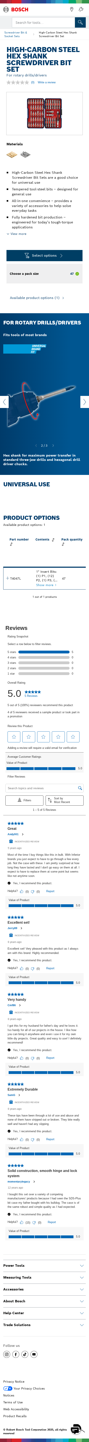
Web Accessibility (16, 1409)
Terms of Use (13, 1402)
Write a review (47, 82)
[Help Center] (82, 1313)
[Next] (53, 445)
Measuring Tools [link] (17, 1277)
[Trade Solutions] (82, 1325)
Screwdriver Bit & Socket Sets (15, 34)
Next (84, 402)
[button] (6, 1354)
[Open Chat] (76, 1429)
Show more (44, 585)
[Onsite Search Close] (71, 22)
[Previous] (36, 445)
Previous (4, 402)
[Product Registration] (81, 9)
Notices (8, 1395)
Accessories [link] (13, 1289)
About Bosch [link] (14, 1301)
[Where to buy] (72, 9)
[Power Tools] (82, 1266)
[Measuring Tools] (82, 1278)
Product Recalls (15, 1416)
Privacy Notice (13, 1381)
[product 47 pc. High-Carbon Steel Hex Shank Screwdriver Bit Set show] (7, 578)
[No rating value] (18, 82)
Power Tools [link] (13, 1265)
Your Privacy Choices (29, 1388)
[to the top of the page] (82, 1416)
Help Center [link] (13, 1313)
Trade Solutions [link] (16, 1325)
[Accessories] (82, 1289)
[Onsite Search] (80, 22)
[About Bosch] (82, 1301)
